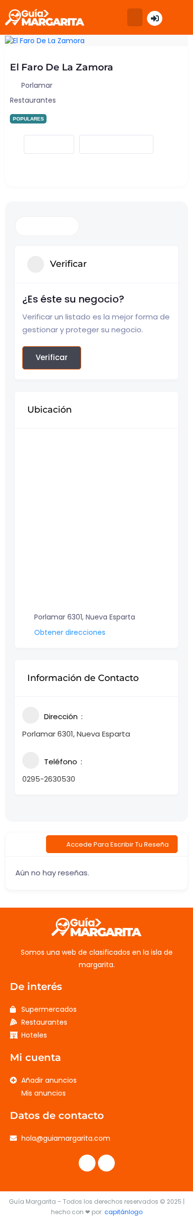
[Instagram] (106, 1163)
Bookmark (40, 144)
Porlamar (36, 85)
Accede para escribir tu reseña (117, 844)
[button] (135, 17)
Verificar (52, 357)
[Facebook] (87, 1163)
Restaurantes (33, 100)
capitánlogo (123, 1212)
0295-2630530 (48, 779)
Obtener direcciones (69, 632)
